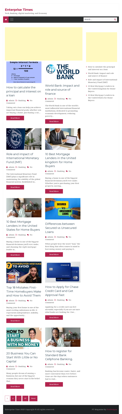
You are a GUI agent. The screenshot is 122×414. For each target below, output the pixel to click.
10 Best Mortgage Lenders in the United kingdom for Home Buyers (101, 88)
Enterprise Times (19, 10)
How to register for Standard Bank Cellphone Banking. (59, 355)
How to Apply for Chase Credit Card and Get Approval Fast (61, 291)
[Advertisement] (43, 44)
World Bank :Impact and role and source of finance (62, 89)
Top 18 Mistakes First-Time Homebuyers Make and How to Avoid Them (23, 291)
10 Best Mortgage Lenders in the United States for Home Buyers (23, 225)
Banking (22, 100)
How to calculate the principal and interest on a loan (23, 91)
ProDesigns (112, 409)
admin (11, 100)
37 (25, 398)
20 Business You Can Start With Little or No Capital (22, 357)
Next (33, 398)
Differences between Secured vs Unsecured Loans (60, 228)
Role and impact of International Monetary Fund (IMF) (22, 158)
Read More (15, 118)
